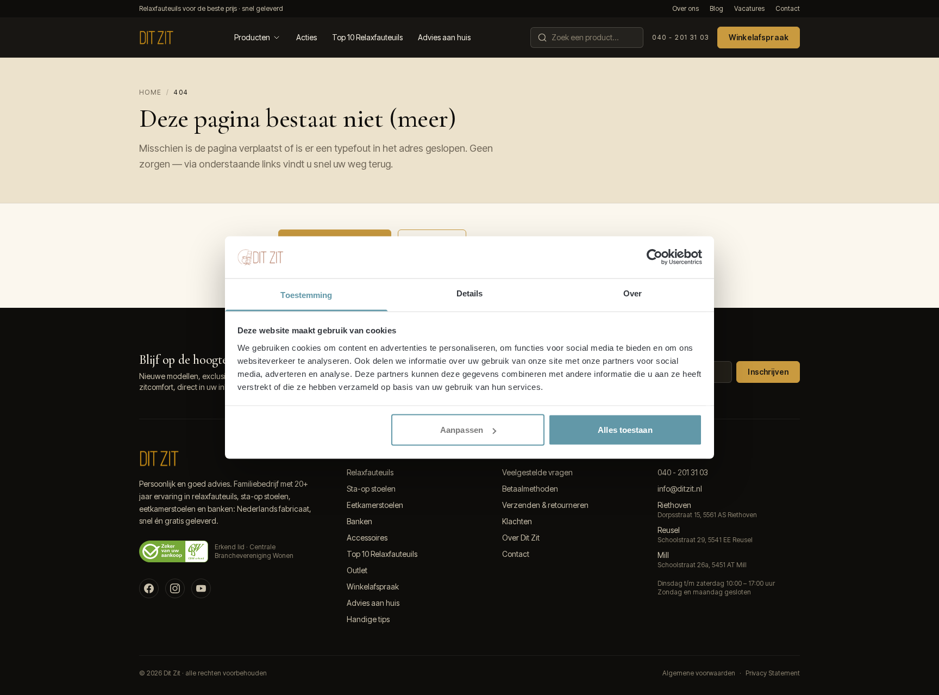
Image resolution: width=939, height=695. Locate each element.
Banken (359, 521)
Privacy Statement (773, 673)
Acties (306, 37)
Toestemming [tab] (306, 294)
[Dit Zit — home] (156, 37)
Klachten (517, 521)
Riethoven (674, 505)
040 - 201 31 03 (680, 37)
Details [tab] (469, 292)
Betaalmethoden (530, 488)
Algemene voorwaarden (698, 673)
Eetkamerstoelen (375, 505)
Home (150, 92)
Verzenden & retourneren (545, 505)
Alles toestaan (625, 430)
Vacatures (749, 8)
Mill (663, 555)
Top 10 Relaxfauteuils (367, 37)
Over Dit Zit (521, 537)
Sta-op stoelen (371, 488)
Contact (787, 8)
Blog (716, 8)
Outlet (357, 570)
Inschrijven (768, 371)
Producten (252, 37)
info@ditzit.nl (680, 488)
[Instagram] (175, 588)
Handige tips (368, 619)
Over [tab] (632, 292)
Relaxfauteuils (370, 472)
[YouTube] (201, 588)
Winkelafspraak (758, 37)
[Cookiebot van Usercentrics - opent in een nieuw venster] (654, 257)
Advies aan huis (444, 37)
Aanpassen (461, 430)
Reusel (669, 530)
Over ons (685, 8)
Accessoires (367, 537)
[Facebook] (149, 588)
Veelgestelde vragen (537, 472)
